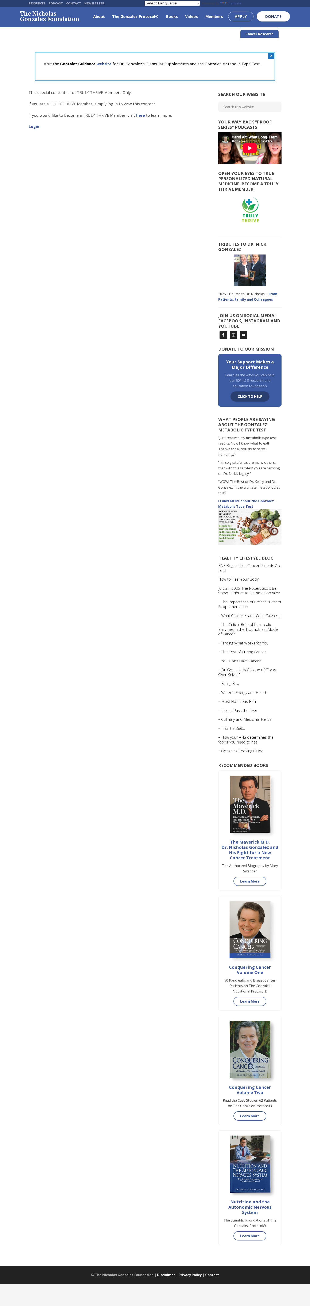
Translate (234, 3)
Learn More (250, 881)
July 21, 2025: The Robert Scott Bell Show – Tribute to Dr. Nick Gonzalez (249, 591)
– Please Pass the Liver (237, 710)
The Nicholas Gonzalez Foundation (49, 16)
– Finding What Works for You (243, 643)
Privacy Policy (190, 1275)
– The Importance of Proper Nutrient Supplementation (249, 604)
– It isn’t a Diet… (231, 728)
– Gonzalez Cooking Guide (240, 750)
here (140, 115)
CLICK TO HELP (250, 396)
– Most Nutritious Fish (237, 701)
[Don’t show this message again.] (271, 56)
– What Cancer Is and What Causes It (250, 615)
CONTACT (73, 3)
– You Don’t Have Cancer (239, 660)
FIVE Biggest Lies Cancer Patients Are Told (249, 568)
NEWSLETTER (94, 3)
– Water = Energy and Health (242, 692)
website (104, 63)
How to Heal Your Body (238, 579)
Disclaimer (166, 1275)
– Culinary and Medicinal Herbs (244, 719)
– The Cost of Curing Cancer (242, 651)
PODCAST (56, 3)
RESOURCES (36, 3)
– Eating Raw (228, 683)
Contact (212, 1275)
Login (33, 126)
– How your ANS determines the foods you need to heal (246, 740)
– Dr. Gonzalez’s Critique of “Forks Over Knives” (247, 672)
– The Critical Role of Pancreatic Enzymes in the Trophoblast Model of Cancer (248, 629)
